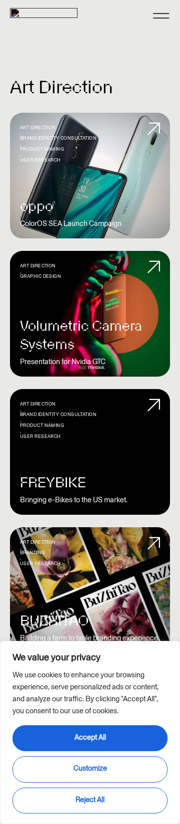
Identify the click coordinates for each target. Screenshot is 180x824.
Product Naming (42, 149)
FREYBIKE (53, 482)
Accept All (90, 737)
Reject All (90, 800)
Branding (33, 552)
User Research (40, 160)
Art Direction (38, 127)
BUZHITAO (54, 620)
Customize (90, 768)
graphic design (40, 276)
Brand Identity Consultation (58, 138)
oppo (36, 206)
